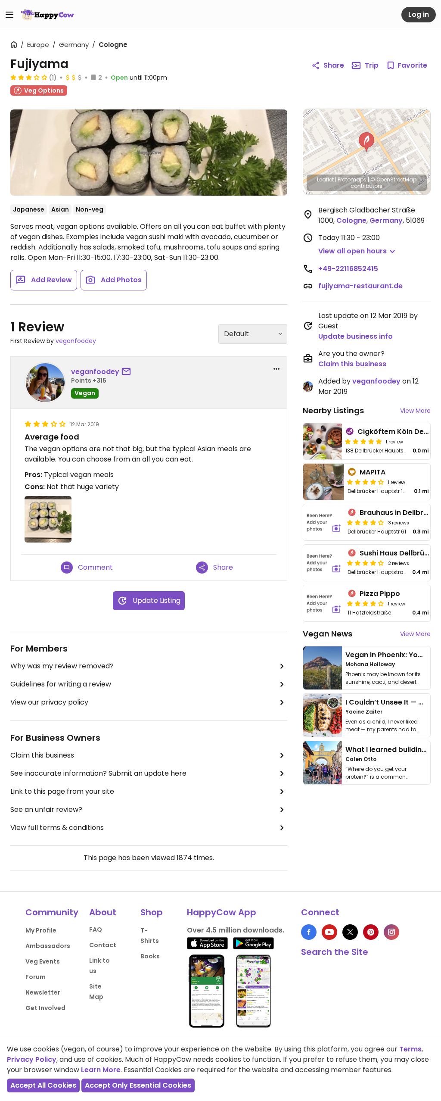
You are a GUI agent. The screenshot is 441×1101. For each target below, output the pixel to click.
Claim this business (42, 755)
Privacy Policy (31, 1059)
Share (333, 65)
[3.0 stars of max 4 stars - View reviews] (28, 77)
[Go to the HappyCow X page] (350, 932)
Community (51, 912)
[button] (366, 142)
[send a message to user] (128, 372)
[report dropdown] (276, 369)
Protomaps (352, 179)
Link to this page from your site (62, 791)
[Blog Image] (322, 667)
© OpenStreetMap (393, 179)
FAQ (95, 929)
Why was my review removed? (62, 666)
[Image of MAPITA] (324, 482)
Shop (151, 912)
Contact (102, 945)
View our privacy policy (49, 702)
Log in (418, 14)
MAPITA (372, 472)
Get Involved (45, 1008)
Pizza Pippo (380, 594)
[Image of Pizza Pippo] (324, 603)
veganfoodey (76, 341)
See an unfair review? (46, 809)
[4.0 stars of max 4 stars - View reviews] (365, 522)
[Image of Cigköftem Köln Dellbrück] (322, 441)
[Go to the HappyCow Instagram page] (391, 932)
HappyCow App (221, 912)
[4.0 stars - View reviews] (365, 482)
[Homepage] (47, 15)
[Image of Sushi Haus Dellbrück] (324, 563)
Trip (372, 65)
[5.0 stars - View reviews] (363, 441)
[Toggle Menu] (9, 14)
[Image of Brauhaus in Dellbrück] (324, 522)
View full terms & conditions (57, 828)
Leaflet (325, 179)
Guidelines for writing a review (60, 684)
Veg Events (42, 961)
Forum (35, 977)
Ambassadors (47, 946)
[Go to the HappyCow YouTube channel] (329, 932)
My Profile (40, 930)
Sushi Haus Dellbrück (396, 553)
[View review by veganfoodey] (45, 382)
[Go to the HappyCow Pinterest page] (371, 932)
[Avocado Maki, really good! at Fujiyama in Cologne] (148, 152)
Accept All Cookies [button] (43, 1085)
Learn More (101, 1070)
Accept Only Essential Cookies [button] (138, 1085)
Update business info (355, 336)
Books (150, 956)
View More (415, 410)
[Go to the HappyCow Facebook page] (309, 932)
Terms (410, 1049)
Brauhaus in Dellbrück (398, 513)
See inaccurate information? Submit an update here (98, 773)
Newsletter (42, 992)
